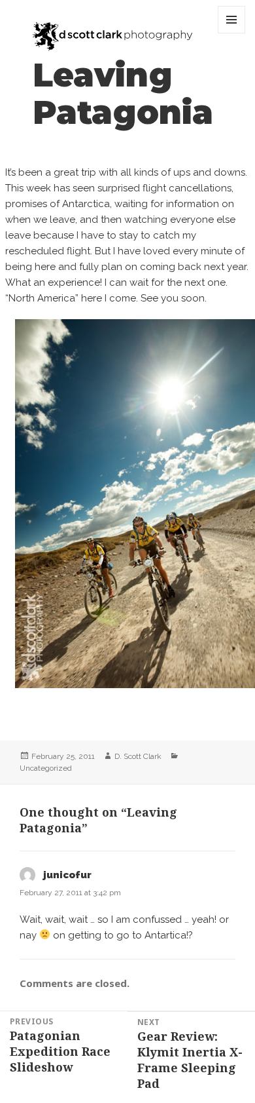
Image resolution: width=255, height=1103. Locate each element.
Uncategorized (46, 768)
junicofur (67, 875)
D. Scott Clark (138, 756)
